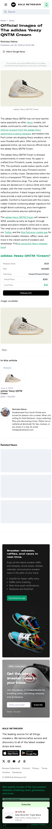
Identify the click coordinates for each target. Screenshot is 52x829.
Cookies (6, 772)
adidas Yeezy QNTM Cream (19, 217)
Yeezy (30, 122)
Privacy (35, 768)
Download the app (17, 598)
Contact (26, 768)
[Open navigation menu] (5, 4)
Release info (26, 293)
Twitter (8, 232)
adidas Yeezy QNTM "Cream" (25, 255)
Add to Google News (15, 51)
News (11, 20)
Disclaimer (17, 772)
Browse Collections (11, 768)
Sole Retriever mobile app (34, 232)
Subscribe (38, 704)
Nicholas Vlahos (9, 41)
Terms (44, 768)
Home (3, 20)
